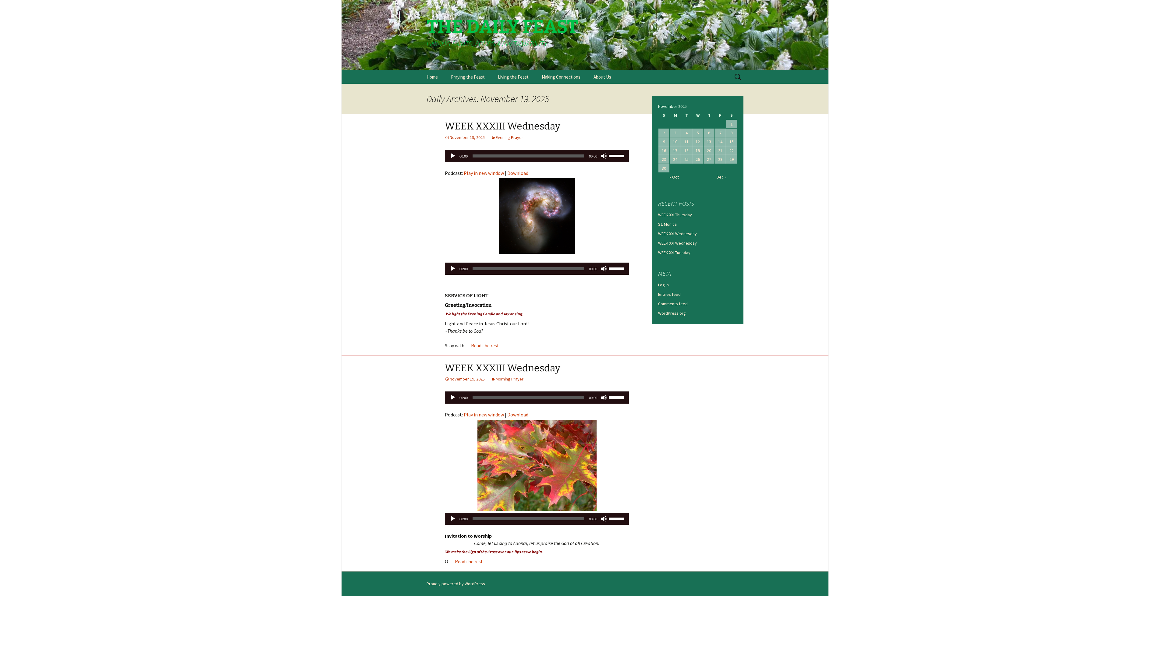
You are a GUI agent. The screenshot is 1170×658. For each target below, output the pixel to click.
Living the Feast (513, 77)
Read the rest (485, 345)
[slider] (617, 155)
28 (720, 159)
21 (720, 150)
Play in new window (484, 173)
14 (720, 141)
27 (709, 159)
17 (675, 150)
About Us (602, 77)
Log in (663, 285)
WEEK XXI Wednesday (677, 233)
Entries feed (669, 294)
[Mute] (604, 156)
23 (664, 159)
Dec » (721, 177)
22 (731, 150)
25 (686, 159)
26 (698, 159)
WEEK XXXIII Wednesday (502, 126)
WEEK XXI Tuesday (674, 252)
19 (698, 150)
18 (686, 150)
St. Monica (667, 224)
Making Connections (561, 77)
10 (675, 141)
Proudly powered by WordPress (456, 583)
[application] (537, 156)
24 (675, 159)
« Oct (674, 177)
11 (686, 141)
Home (432, 77)
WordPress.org (672, 313)
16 (664, 150)
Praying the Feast (468, 77)
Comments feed (673, 303)
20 (709, 150)
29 (731, 159)
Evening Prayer (509, 137)
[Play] (453, 156)
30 (664, 168)
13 (709, 141)
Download (517, 173)
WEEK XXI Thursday (675, 215)
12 (698, 141)
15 (731, 141)
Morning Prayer (509, 379)
